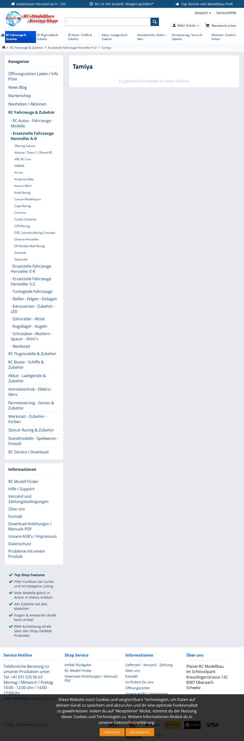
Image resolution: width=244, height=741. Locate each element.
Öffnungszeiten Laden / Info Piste (33, 76)
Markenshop (19, 95)
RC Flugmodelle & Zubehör (47, 37)
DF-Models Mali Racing (29, 246)
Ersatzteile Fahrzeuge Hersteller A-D (72, 48)
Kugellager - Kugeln (29, 326)
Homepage (4, 47)
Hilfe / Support (21, 489)
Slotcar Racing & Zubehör (31, 430)
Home (2, 35)
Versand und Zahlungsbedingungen (28, 499)
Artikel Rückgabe (78, 665)
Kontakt (15, 516)
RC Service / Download (28, 452)
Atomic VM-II (22, 186)
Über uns (16, 509)
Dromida (20, 253)
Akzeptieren (139, 732)
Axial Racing (22, 193)
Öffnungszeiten (137, 688)
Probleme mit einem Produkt (26, 554)
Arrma (18, 173)
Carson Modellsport (27, 199)
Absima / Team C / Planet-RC (33, 152)
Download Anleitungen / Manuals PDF (30, 526)
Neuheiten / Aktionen (27, 104)
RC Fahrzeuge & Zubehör (16, 37)
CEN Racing (22, 226)
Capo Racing (22, 206)
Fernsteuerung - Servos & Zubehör (187, 37)
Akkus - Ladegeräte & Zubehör (114, 37)
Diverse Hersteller (26, 239)
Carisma (20, 213)
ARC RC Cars (22, 159)
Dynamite (20, 259)
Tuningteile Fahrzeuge (32, 291)
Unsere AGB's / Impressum (32, 536)
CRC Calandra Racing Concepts (35, 233)
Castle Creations (25, 219)
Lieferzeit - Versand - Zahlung (149, 665)
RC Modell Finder (23, 481)
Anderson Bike (24, 179)
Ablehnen (112, 732)
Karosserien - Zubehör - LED (33, 309)
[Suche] (155, 22)
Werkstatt (21, 346)
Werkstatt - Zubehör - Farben (224, 37)
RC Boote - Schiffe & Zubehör (80, 37)
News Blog (17, 87)
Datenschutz (19, 543)
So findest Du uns (139, 682)
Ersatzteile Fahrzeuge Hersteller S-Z (31, 281)
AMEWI (19, 166)
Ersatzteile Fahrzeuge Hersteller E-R (31, 269)
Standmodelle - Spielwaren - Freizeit (33, 441)
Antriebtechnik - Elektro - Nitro (151, 37)
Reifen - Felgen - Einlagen (34, 298)
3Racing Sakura (24, 146)
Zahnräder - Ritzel (28, 318)
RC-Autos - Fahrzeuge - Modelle (32, 123)
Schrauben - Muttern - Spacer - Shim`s (31, 336)
